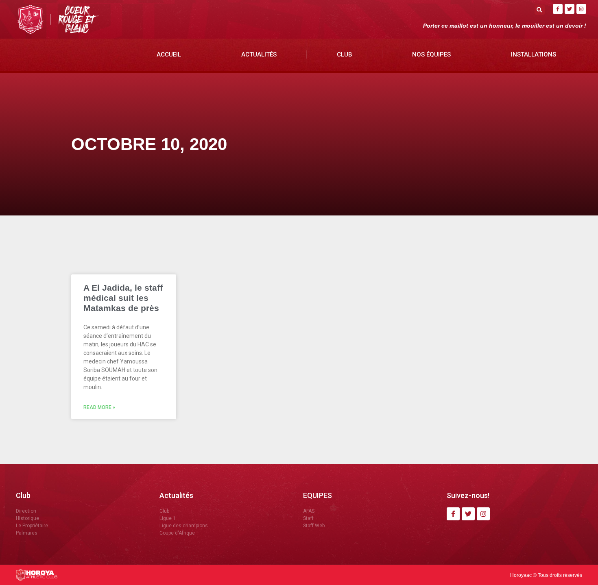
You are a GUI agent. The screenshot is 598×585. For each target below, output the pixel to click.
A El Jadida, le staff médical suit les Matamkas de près (123, 298)
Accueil (169, 54)
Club (344, 54)
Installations (533, 54)
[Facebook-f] (558, 9)
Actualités (259, 54)
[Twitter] (569, 9)
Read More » (99, 407)
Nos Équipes (431, 54)
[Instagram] (581, 9)
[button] (540, 9)
